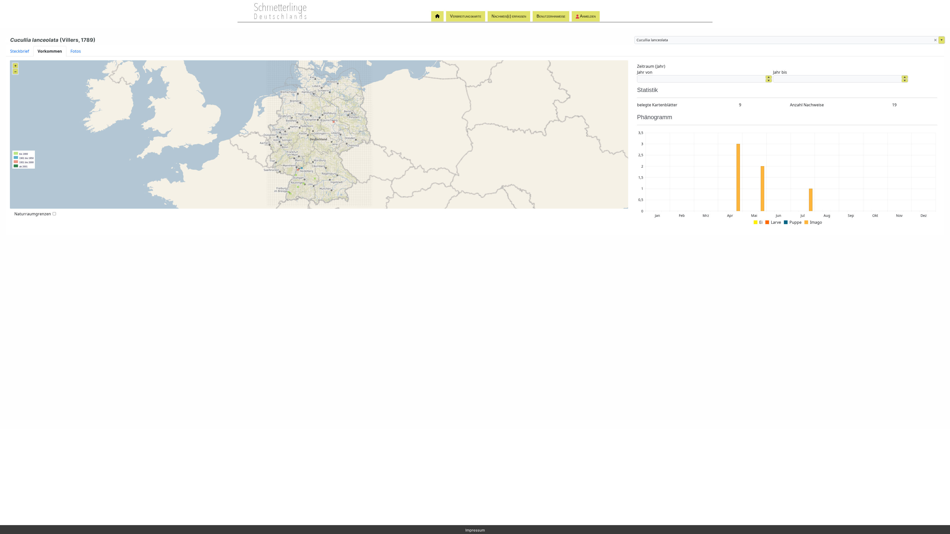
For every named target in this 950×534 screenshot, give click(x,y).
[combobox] (783, 40)
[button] (935, 40)
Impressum (475, 530)
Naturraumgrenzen (32, 214)
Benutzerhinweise (551, 16)
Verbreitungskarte (465, 16)
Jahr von (644, 72)
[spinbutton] (701, 78)
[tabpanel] (475, 145)
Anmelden (587, 16)
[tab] (19, 51)
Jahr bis (780, 72)
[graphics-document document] (787, 178)
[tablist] (475, 51)
